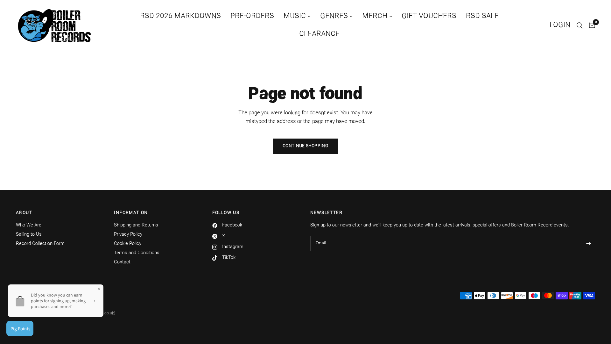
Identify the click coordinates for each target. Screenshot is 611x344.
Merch (374, 16)
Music (295, 16)
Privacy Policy (128, 234)
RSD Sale (482, 16)
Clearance (319, 34)
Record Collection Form (40, 243)
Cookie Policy (127, 243)
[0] (590, 25)
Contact (122, 262)
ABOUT (24, 213)
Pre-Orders (252, 16)
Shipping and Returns (136, 225)
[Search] (579, 25)
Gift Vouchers (429, 16)
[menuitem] (180, 16)
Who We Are (28, 225)
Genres (334, 16)
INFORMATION (131, 213)
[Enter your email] (588, 243)
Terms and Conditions (136, 253)
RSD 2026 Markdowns (180, 16)
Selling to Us (29, 234)
